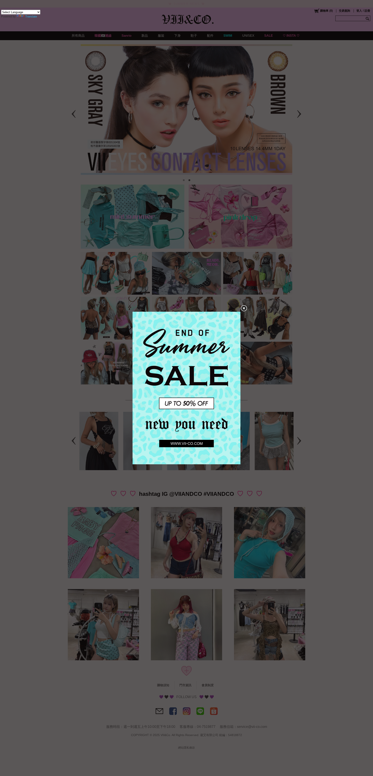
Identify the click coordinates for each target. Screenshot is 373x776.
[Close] (244, 308)
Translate (31, 16)
